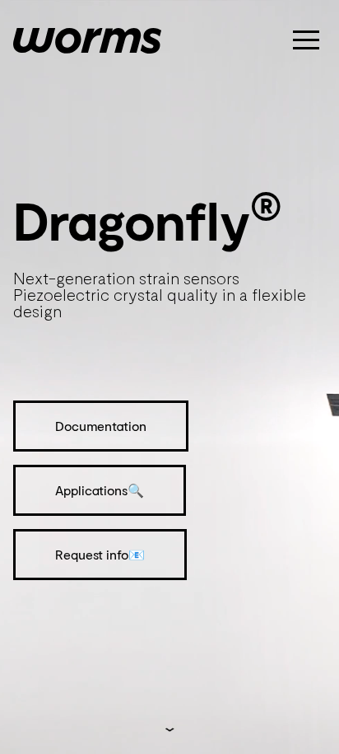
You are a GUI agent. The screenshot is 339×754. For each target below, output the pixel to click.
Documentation (100, 425)
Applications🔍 (99, 490)
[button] (306, 39)
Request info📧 (100, 554)
